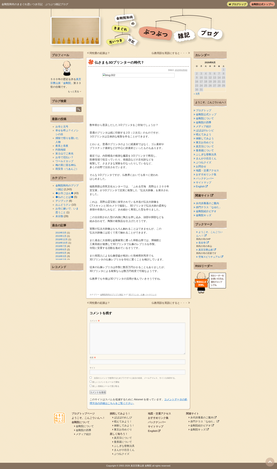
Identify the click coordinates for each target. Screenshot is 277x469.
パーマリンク (151, 295)
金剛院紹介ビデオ (206, 211)
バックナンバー (205, 178)
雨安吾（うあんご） (67, 168)
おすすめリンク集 (206, 174)
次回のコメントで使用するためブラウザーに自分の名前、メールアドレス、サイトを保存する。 (135, 378)
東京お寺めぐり (205, 142)
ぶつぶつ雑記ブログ (35, 4)
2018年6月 (60, 249)
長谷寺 (202, 242)
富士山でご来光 (64, 153)
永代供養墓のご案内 (207, 203)
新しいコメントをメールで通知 (105, 382)
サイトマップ (203, 182)
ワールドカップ (64, 161)
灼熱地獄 (60, 149)
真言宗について (205, 146)
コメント (95, 321)
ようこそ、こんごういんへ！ (88, 417)
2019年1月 (60, 236)
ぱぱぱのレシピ (205, 130)
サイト (92, 368)
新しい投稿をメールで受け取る (105, 386)
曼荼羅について (205, 150)
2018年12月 (61, 239)
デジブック (61, 201)
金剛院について (205, 118)
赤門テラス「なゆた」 (209, 207)
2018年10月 (61, 242)
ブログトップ (238, 4)
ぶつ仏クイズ (203, 162)
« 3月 (197, 93)
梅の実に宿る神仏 (65, 165)
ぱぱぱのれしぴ (123, 417)
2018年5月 (60, 253)
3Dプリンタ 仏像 (137, 295)
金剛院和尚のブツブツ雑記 (111, 295)
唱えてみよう (203, 134)
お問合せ (201, 166)
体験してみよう (205, 138)
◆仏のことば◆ (64, 197)
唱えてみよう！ (123, 421)
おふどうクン (63, 204)
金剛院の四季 (203, 122)
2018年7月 (60, 246)
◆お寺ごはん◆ (64, 193)
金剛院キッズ (203, 215)
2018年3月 (60, 256)
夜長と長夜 (61, 145)
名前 (93, 357)
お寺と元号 (61, 126)
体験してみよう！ (124, 425)
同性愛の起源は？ (99, 53)
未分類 (59, 216)
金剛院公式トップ (206, 114)
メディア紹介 (203, 126)
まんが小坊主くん (206, 158)
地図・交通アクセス (207, 170)
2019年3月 (60, 232)
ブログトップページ (83, 413)
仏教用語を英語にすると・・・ (170, 53)
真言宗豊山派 (205, 249)
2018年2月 (60, 259)
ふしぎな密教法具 (206, 154)
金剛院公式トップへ (262, 4)
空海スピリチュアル (209, 256)
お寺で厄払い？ (64, 157)
